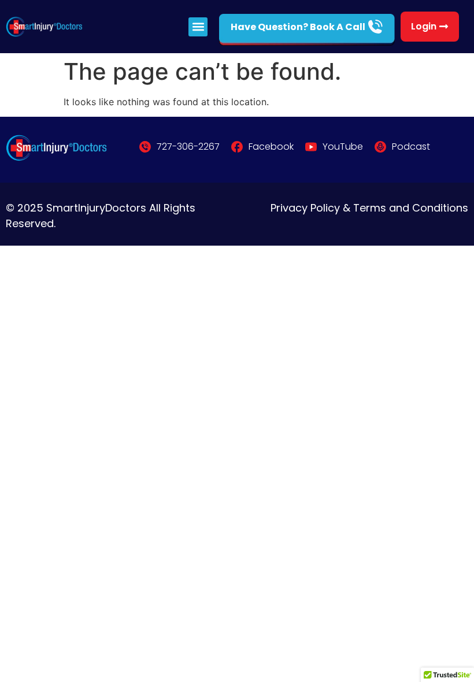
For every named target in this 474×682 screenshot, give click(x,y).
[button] (198, 26)
